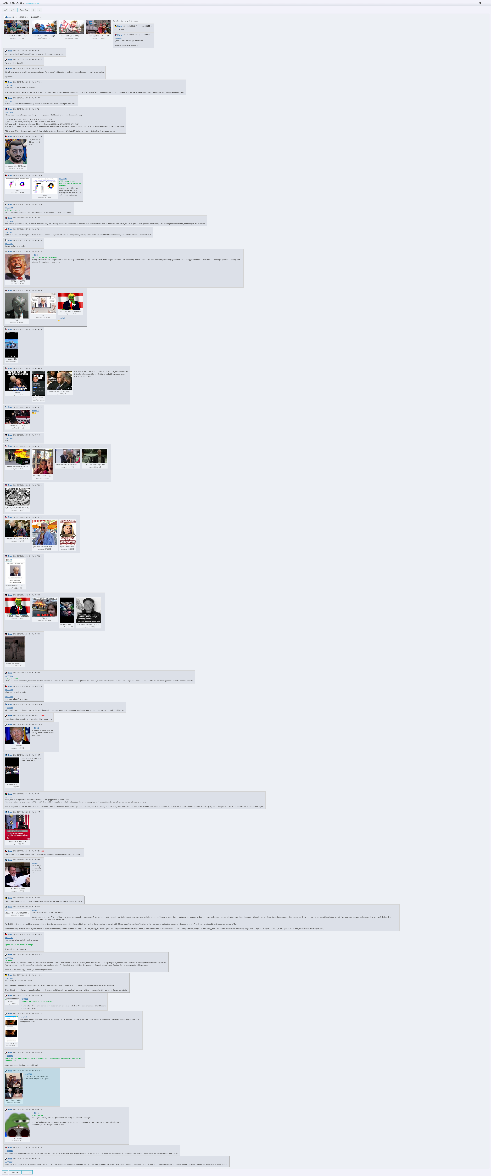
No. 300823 (36, 686)
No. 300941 (36, 995)
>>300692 (9, 85)
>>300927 (35, 863)
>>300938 (9, 978)
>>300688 (118, 38)
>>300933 (35, 910)
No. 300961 (36, 1110)
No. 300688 (146, 26)
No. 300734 (36, 229)
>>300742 (61, 318)
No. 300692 (36, 60)
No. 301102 (36, 1147)
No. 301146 (36, 1159)
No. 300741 (36, 240)
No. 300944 (36, 1053)
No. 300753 (36, 595)
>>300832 (35, 728)
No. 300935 (36, 907)
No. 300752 (36, 556)
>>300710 (9, 112)
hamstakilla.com (13, 2)
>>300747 (9, 438)
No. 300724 (36, 109)
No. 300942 (36, 1014)
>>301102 (9, 1162)
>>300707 (9, 101)
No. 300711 (36, 98)
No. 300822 (36, 673)
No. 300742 (36, 251)
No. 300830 (36, 704)
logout (486, 3)
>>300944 (28, 1074)
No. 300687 (35, 17)
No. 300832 (36, 716)
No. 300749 (36, 446)
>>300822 (9, 708)
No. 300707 (36, 68)
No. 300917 (36, 812)
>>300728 (9, 208)
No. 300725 (36, 136)
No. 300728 (36, 175)
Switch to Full (35, 3)
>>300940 (23, 1017)
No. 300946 (36, 1071)
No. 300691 (36, 51)
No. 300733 (36, 218)
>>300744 (35, 410)
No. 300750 (36, 485)
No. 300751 (36, 517)
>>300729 (9, 690)
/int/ (5, 10)
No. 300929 (36, 860)
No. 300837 (36, 755)
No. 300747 (36, 407)
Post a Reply (24, 10)
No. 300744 (36, 290)
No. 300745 (36, 329)
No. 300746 (36, 368)
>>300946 (35, 1113)
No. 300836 (36, 725)
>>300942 (9, 1056)
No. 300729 (36, 204)
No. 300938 (36, 955)
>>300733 (9, 676)
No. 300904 (36, 794)
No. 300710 (36, 82)
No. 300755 (36, 634)
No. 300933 (36, 898)
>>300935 (9, 938)
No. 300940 (36, 975)
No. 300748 (36, 435)
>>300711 (9, 232)
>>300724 (63, 179)
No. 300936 (36, 934)
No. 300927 (36, 851)
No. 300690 (146, 35)
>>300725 (9, 244)
